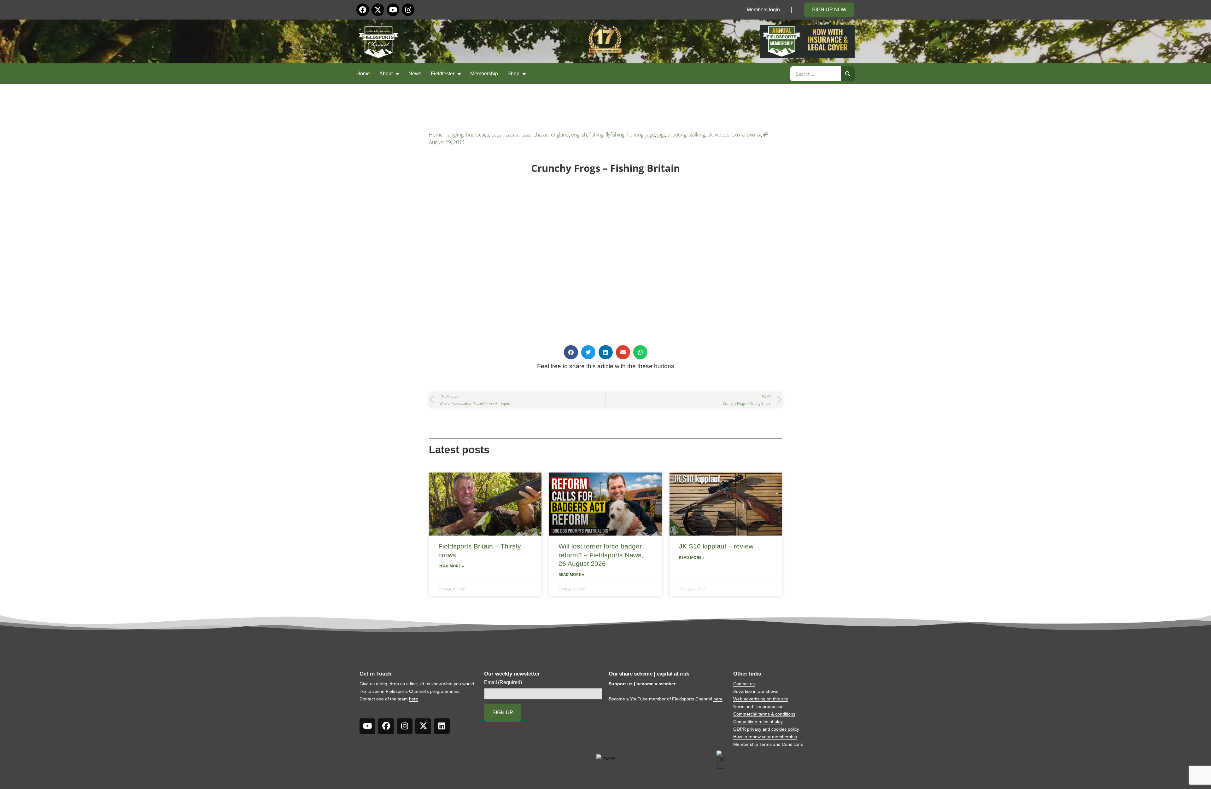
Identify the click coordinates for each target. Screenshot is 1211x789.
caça (484, 134)
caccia (512, 134)
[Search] (848, 73)
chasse (541, 134)
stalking (696, 134)
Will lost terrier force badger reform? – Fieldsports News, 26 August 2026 (601, 554)
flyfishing (615, 134)
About (386, 73)
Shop (513, 73)
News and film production (758, 706)
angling (456, 134)
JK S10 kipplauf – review (716, 546)
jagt (661, 134)
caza (526, 134)
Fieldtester (442, 73)
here (413, 698)
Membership (484, 73)
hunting (635, 134)
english (579, 134)
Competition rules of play (758, 721)
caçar (497, 134)
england (560, 134)
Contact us (744, 683)
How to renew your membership (765, 736)
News (414, 73)
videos (722, 134)
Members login (763, 9)
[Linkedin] (442, 726)
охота (738, 134)
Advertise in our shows (755, 691)
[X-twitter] (377, 9)
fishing (596, 134)
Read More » (451, 566)
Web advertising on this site (760, 698)
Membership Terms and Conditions (768, 744)
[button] (571, 352)
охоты (754, 134)
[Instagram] (408, 9)
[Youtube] (393, 9)
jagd (650, 134)
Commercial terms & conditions (764, 713)
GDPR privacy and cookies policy (766, 729)
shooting (676, 134)
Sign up (502, 712)
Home (363, 73)
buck (471, 134)
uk (710, 134)
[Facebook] (362, 9)
